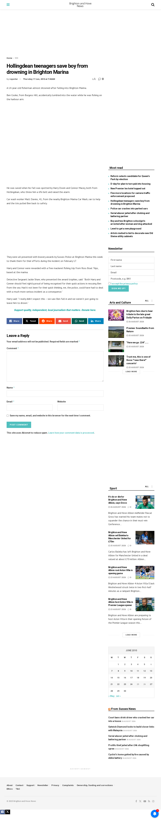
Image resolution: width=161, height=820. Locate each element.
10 (131, 671)
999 (16, 58)
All (147, 301)
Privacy (55, 785)
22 (118, 684)
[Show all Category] (152, 301)
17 (131, 677)
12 (144, 671)
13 (151, 671)
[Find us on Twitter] (140, 801)
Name (11, 387)
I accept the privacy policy (124, 283)
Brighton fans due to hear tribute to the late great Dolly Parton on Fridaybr (139, 314)
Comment (13, 348)
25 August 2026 (136, 335)
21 (112, 684)
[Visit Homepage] (80, 5)
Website (61, 401)
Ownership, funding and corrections (95, 785)
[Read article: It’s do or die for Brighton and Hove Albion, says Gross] (145, 502)
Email (10, 401)
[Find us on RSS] (149, 801)
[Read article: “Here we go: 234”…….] (116, 346)
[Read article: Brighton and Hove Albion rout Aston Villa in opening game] (145, 572)
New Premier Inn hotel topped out (128, 188)
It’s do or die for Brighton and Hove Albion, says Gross (117, 499)
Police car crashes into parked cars (129, 208)
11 (138, 671)
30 (125, 691)
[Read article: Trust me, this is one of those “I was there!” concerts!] (116, 361)
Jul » (118, 696)
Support (30, 785)
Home (9, 58)
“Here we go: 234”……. (137, 342)
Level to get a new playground (126, 228)
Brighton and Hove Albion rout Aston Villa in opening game (120, 570)
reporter (13, 79)
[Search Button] (152, 4)
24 (131, 684)
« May (111, 696)
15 (118, 677)
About (9, 785)
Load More (131, 372)
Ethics (10, 789)
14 (112, 677)
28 (112, 691)
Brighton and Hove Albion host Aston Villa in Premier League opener (120, 602)
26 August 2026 (136, 322)
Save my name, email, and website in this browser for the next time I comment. (50, 415)
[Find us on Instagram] (153, 801)
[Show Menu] (8, 4)
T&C (18, 789)
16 (125, 677)
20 (151, 677)
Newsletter (42, 785)
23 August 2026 (118, 577)
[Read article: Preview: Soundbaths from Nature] (116, 332)
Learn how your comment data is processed (71, 433)
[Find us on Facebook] (136, 801)
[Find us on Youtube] (145, 801)
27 (151, 684)
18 (138, 677)
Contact (19, 785)
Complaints (68, 785)
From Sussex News (123, 708)
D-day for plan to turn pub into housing (130, 184)
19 (144, 677)
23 (125, 684)
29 (118, 691)
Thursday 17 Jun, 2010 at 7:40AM (39, 79)
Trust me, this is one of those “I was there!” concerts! (138, 360)
